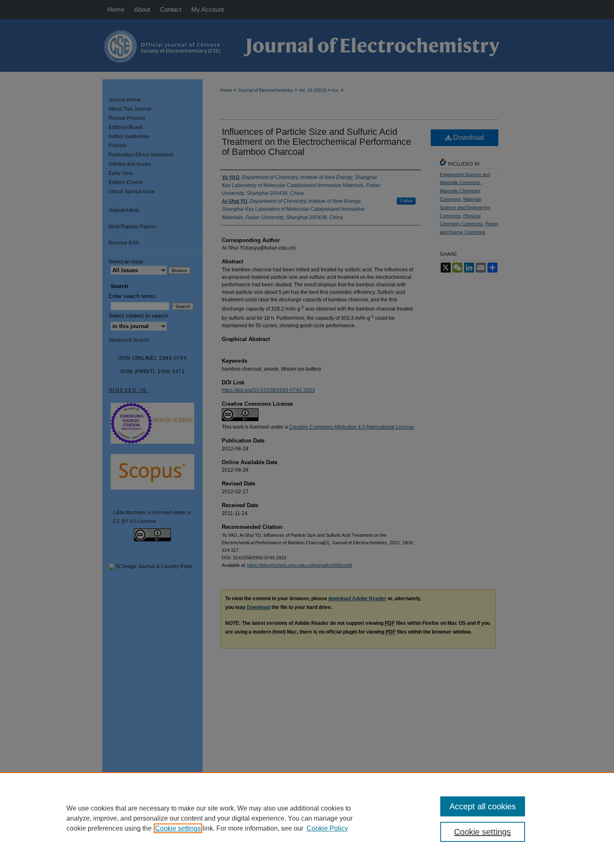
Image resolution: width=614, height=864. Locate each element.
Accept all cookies (482, 806)
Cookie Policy (327, 828)
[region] (307, 818)
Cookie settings (178, 828)
